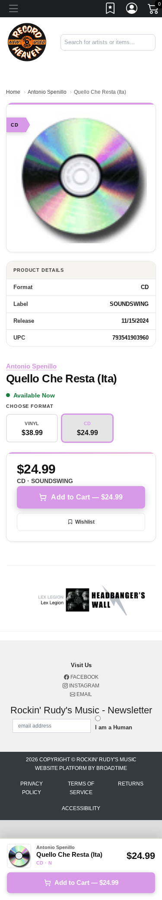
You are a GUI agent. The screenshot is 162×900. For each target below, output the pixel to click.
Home (13, 92)
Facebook (83, 677)
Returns (130, 784)
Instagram (83, 686)
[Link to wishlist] (111, 9)
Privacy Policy (31, 788)
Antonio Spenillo (47, 92)
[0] (154, 10)
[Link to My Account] (132, 9)
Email (83, 694)
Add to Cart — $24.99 (87, 497)
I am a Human (113, 727)
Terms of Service (81, 788)
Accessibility (81, 808)
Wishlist (85, 522)
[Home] (27, 41)
